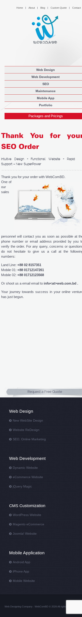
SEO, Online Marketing (29, 439)
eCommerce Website (28, 477)
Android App (21, 562)
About (31, 7)
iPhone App (21, 571)
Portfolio (45, 105)
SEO (45, 84)
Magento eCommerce (28, 524)
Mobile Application (27, 552)
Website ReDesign (26, 430)
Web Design (45, 70)
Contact (76, 7)
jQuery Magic (22, 486)
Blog (42, 7)
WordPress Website (27, 515)
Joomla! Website (25, 533)
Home (19, 7)
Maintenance (46, 91)
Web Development (45, 77)
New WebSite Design (28, 420)
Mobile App (45, 98)
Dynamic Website (25, 467)
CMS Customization (27, 505)
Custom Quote (59, 7)
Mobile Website (24, 581)
